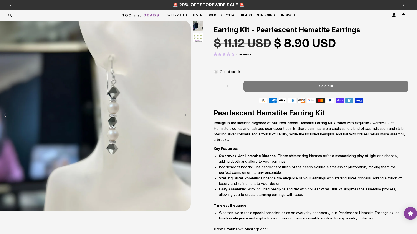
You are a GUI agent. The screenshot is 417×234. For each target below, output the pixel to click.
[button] (225, 54)
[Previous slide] (10, 5)
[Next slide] (403, 5)
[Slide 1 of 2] (198, 26)
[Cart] (403, 15)
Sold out (326, 86)
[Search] (10, 15)
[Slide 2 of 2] (198, 37)
